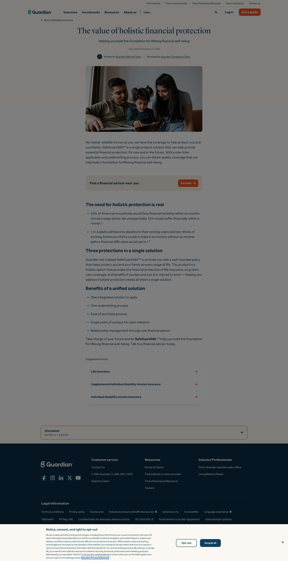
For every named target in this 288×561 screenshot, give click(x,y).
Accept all (210, 543)
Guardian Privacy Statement (95, 557)
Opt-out (186, 543)
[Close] (282, 542)
